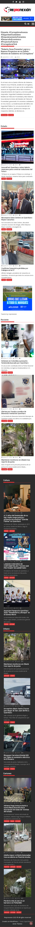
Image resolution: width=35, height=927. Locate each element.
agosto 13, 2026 (9, 753)
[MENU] (33, 23)
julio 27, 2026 (9, 561)
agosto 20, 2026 (9, 706)
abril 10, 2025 (9, 803)
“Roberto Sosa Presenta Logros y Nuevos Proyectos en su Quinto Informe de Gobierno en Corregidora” (17, 51)
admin (18, 57)
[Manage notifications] (31, 923)
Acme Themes (17, 924)
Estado (3, 178)
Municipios (4, 115)
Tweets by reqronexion (9, 314)
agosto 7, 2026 (9, 513)
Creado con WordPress (10, 921)
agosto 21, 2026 (7, 165)
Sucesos (10, 372)
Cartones (6, 821)
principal (11, 115)
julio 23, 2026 (9, 608)
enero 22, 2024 (9, 852)
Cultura (6, 531)
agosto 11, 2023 (9, 898)
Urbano (10, 469)
